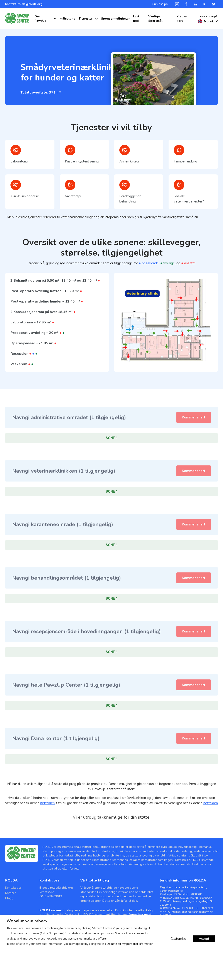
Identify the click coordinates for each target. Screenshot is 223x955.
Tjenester (86, 19)
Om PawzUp (40, 18)
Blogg (9, 898)
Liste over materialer (88, 34)
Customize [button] (178, 939)
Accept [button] (204, 939)
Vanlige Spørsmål (155, 18)
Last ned (136, 18)
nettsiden (47, 803)
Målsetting (67, 19)
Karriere (10, 893)
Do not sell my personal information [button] (130, 944)
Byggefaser (41, 36)
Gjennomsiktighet (86, 28)
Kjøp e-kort (182, 18)
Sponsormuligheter (115, 19)
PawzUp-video (43, 42)
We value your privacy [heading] (27, 920)
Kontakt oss (13, 888)
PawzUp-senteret (45, 30)
